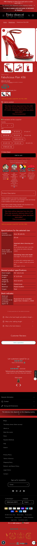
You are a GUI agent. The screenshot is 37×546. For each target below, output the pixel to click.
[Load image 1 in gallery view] (8, 67)
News (5, 436)
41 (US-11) (7, 139)
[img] (18, 361)
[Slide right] (35, 68)
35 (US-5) (6, 131)
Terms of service (9, 517)
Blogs (5, 420)
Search (5, 447)
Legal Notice (7, 470)
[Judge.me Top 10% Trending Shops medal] (26, 536)
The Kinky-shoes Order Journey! (12, 424)
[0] (34, 543)
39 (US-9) (17, 135)
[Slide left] (2, 68)
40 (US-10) (28, 135)
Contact (5, 474)
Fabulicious (12, 22)
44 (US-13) (6, 143)
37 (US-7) (28, 131)
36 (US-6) (17, 131)
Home (5, 22)
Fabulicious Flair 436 (22, 22)
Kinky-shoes (12, 514)
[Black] (3, 94)
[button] (3, 15)
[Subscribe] (27, 485)
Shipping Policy (7, 462)
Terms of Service (8, 458)
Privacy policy (28, 514)
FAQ (4, 443)
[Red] (8, 94)
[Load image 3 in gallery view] (28, 67)
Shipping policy (18, 517)
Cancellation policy (23, 520)
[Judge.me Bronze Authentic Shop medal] (10, 536)
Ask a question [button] (18, 343)
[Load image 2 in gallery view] (18, 67)
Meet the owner (8, 432)
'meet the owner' (19, 162)
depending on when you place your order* (23, 112)
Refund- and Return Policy (11, 466)
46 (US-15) (30, 143)
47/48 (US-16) (7, 147)
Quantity (3, 122)
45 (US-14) (17, 143)
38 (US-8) (6, 135)
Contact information (28, 517)
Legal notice (14, 520)
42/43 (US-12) (18, 139)
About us (6, 428)
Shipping (10, 82)
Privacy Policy (7, 455)
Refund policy (20, 514)
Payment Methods (8, 440)
